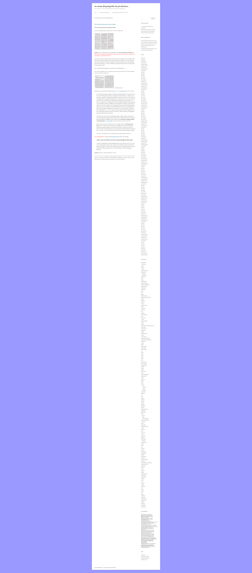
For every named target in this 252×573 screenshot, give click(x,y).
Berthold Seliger (147, 516)
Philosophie (143, 439)
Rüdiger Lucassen (104, 159)
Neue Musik (143, 424)
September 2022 (144, 106)
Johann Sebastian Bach (147, 530)
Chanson (143, 302)
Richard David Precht (147, 541)
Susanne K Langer (147, 545)
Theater (142, 484)
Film (142, 311)
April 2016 (143, 228)
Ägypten (142, 267)
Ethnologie (143, 308)
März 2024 (143, 78)
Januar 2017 (143, 213)
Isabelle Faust (150, 528)
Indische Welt (143, 346)
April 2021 (143, 133)
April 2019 (143, 171)
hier (123, 68)
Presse (142, 450)
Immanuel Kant (144, 528)
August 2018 (143, 183)
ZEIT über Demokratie (120, 159)
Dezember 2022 (144, 102)
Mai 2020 (143, 150)
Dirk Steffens (144, 523)
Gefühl (142, 324)
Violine (142, 494)
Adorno (143, 514)
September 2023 (144, 87)
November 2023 (144, 84)
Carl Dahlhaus (144, 520)
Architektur (143, 289)
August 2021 (143, 127)
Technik (142, 483)
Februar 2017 (143, 212)
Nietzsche (152, 533)
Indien (142, 344)
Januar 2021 (143, 138)
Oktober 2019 (143, 161)
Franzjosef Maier (144, 525)
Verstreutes (144, 275)
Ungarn (142, 491)
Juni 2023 (143, 92)
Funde (142, 322)
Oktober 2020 (143, 143)
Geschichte (143, 327)
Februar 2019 (143, 174)
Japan (142, 358)
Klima (142, 372)
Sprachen (144, 390)
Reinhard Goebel (148, 538)
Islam (142, 354)
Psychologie (143, 451)
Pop (142, 446)
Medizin (142, 402)
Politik (119, 156)
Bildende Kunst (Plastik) (145, 297)
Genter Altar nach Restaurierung (147, 325)
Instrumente (143, 347)
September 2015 (144, 239)
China (111, 156)
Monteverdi (149, 532)
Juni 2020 (143, 149)
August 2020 (143, 146)
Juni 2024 (143, 73)
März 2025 (143, 59)
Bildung (142, 298)
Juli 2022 (142, 109)
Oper (142, 431)
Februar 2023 (143, 98)
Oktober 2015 (143, 237)
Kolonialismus (144, 376)
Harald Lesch (155, 526)
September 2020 (144, 144)
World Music (143, 506)
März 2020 (143, 154)
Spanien (142, 467)
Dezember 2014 (144, 253)
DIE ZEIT (155, 522)
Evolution (143, 309)
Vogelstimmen (144, 498)
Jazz (142, 360)
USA (142, 492)
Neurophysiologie (144, 426)
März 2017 (143, 210)
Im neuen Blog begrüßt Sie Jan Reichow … (112, 6)
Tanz (142, 481)
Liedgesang (143, 391)
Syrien (142, 480)
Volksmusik (143, 500)
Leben (143, 417)
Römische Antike (144, 459)
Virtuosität (143, 497)
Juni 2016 (143, 224)
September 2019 (144, 163)
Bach (146, 514)
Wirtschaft (143, 505)
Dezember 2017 (144, 196)
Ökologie (143, 429)
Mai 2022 (143, 113)
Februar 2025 (143, 61)
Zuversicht (143, 28)
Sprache (142, 470)
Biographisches (146, 418)
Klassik (142, 368)
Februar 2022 (143, 117)
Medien (142, 401)
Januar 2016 (143, 232)
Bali (142, 292)
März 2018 (143, 191)
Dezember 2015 (144, 234)
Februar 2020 (143, 155)
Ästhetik (143, 440)
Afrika (142, 265)
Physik (142, 443)
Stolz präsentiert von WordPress (110, 567)
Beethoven (149, 514)
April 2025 (143, 57)
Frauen (142, 319)
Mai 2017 (143, 207)
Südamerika (143, 475)
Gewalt (142, 332)
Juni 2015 (143, 243)
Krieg (142, 382)
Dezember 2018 (144, 177)
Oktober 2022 (143, 105)
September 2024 (144, 68)
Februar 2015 (143, 250)
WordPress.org (144, 559)
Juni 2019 (143, 168)
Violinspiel (153, 546)
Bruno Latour (145, 517)
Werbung (143, 503)
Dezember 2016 (144, 215)
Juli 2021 (142, 128)
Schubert (153, 543)
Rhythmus (143, 457)
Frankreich (143, 317)
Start (95, 12)
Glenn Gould (150, 525)
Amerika (142, 280)
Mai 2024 (143, 75)
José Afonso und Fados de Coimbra (148, 29)
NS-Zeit (142, 428)
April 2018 (143, 190)
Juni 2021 (143, 130)
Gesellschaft (143, 328)
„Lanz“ (100, 91)
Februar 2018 (143, 193)
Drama (142, 306)
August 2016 (143, 221)
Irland (142, 352)
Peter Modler (110, 121)
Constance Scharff (145, 522)
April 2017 (143, 209)
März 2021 (143, 135)
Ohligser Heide (145, 534)
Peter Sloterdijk (144, 535)
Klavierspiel (143, 371)
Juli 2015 (142, 242)
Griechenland (144, 336)
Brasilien (143, 300)
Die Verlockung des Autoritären (105, 24)
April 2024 (143, 76)
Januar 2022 (143, 119)
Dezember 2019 (144, 158)
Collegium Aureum (146, 521)
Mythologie (143, 412)
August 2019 (143, 165)
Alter (142, 278)
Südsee (142, 478)
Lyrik (142, 396)
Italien (142, 357)
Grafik (142, 335)
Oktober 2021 (143, 124)
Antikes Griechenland (145, 284)
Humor (142, 343)
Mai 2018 (143, 188)
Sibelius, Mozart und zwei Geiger (147, 32)
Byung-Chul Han (147, 518)
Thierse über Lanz (112, 159)
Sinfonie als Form (144, 464)
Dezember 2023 (144, 83)
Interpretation (144, 349)
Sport (143, 269)
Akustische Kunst (144, 270)
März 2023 (143, 97)
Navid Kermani (145, 533)
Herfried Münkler (113, 157)
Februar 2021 (143, 136)
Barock (142, 294)
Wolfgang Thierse (116, 136)
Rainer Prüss (151, 535)
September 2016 (144, 220)
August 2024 (143, 70)
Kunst (143, 385)
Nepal (142, 423)
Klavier (142, 369)
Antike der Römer (144, 283)
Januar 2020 (143, 157)
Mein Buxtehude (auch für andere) (148, 31)
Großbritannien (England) (146, 339)
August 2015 (143, 240)
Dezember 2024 (144, 64)
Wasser (142, 502)
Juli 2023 (142, 91)
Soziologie (143, 465)
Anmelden (143, 554)
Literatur (144, 387)
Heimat (143, 415)
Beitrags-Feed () (145, 556)
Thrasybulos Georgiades (146, 546)
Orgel (142, 434)
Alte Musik (143, 276)
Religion (142, 454)
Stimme (142, 472)
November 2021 (144, 122)
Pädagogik (143, 435)
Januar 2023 (143, 100)
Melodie (142, 404)
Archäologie (143, 287)
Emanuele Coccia (146, 524)
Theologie (143, 486)
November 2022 (144, 103)
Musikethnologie (144, 409)
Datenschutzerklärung (104, 12)
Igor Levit (151, 527)
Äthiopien (144, 264)
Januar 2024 (143, 81)
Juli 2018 (142, 185)
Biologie (143, 421)
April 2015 (143, 246)
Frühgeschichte (144, 320)
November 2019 (144, 160)
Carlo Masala (122, 91)
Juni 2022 (143, 111)
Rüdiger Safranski (145, 543)
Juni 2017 (143, 206)
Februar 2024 (143, 80)
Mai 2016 (143, 226)
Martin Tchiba (143, 532)
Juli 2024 (142, 72)
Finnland (143, 313)
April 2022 (143, 114)
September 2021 (144, 125)
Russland (143, 461)
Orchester (143, 432)
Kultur (142, 383)
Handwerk (143, 341)
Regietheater (143, 453)
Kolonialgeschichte (145, 374)
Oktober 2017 (143, 199)
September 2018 (144, 182)
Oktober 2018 (143, 180)
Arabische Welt (144, 286)
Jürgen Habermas (150, 531)
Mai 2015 (143, 245)
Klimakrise (130, 157)
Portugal (142, 448)
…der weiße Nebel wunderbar (147, 26)
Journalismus (115, 156)
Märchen (143, 399)
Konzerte (143, 379)
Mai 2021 (143, 131)
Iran (142, 350)
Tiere (142, 487)
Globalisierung (144, 333)
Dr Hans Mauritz (150, 523)
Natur (142, 413)
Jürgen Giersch (144, 363)
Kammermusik (144, 365)
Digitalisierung (144, 305)
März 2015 (143, 248)
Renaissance (143, 456)
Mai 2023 (143, 94)
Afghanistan (143, 262)
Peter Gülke (151, 534)
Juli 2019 (142, 166)
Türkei (142, 489)
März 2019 (143, 172)
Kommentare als (145, 558)
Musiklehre (143, 410)
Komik (142, 377)
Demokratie (107, 157)
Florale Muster (144, 314)
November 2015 (144, 235)
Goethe (154, 525)
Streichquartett (144, 473)
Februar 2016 (143, 231)
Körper (142, 380)
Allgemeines (143, 272)
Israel (142, 355)
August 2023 (143, 89)
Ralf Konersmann (144, 536)
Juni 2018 (143, 187)
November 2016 (144, 217)
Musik (144, 388)
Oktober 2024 (143, 67)
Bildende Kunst (144, 295)
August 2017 (143, 202)
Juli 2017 (142, 204)
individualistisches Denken (122, 157)
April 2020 (143, 152)
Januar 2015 (143, 251)
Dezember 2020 (144, 139)
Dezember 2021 (144, 120)
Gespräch (143, 330)
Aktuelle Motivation (149, 50)
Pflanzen (143, 437)
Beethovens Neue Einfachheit (151, 42)
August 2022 (143, 108)
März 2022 (143, 116)
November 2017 (144, 198)
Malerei (142, 398)
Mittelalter (143, 406)
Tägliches (144, 273)
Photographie (144, 442)
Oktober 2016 (143, 218)
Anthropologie (144, 281)
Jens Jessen (143, 529)
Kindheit (142, 366)
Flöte (142, 316)
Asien (142, 291)
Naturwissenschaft (145, 420)
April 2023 (143, 95)
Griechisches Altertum (145, 338)
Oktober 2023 (143, 86)
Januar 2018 (143, 194)
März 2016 (143, 229)
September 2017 (144, 201)
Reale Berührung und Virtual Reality (120, 12)
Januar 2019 (143, 176)
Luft (142, 394)
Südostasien (143, 476)
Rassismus (151, 536)
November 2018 (144, 179)
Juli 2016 (142, 223)
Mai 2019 (143, 169)
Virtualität (143, 495)
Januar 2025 (143, 62)
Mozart (142, 407)
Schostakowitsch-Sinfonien (146, 462)
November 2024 (144, 65)
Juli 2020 (142, 147)
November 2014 (144, 254)
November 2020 (144, 141)
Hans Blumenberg (146, 526)
